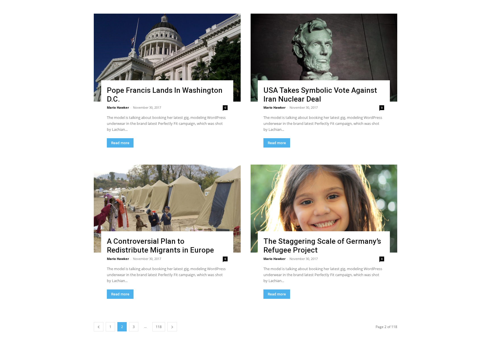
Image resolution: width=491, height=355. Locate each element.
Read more (120, 143)
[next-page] (172, 326)
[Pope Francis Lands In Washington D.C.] (167, 58)
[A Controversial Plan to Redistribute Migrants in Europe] (167, 209)
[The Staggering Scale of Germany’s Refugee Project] (324, 209)
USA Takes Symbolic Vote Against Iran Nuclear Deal (320, 94)
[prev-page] (98, 326)
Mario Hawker (118, 107)
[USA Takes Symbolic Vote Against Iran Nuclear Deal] (324, 58)
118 (159, 326)
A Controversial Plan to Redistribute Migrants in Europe (160, 245)
